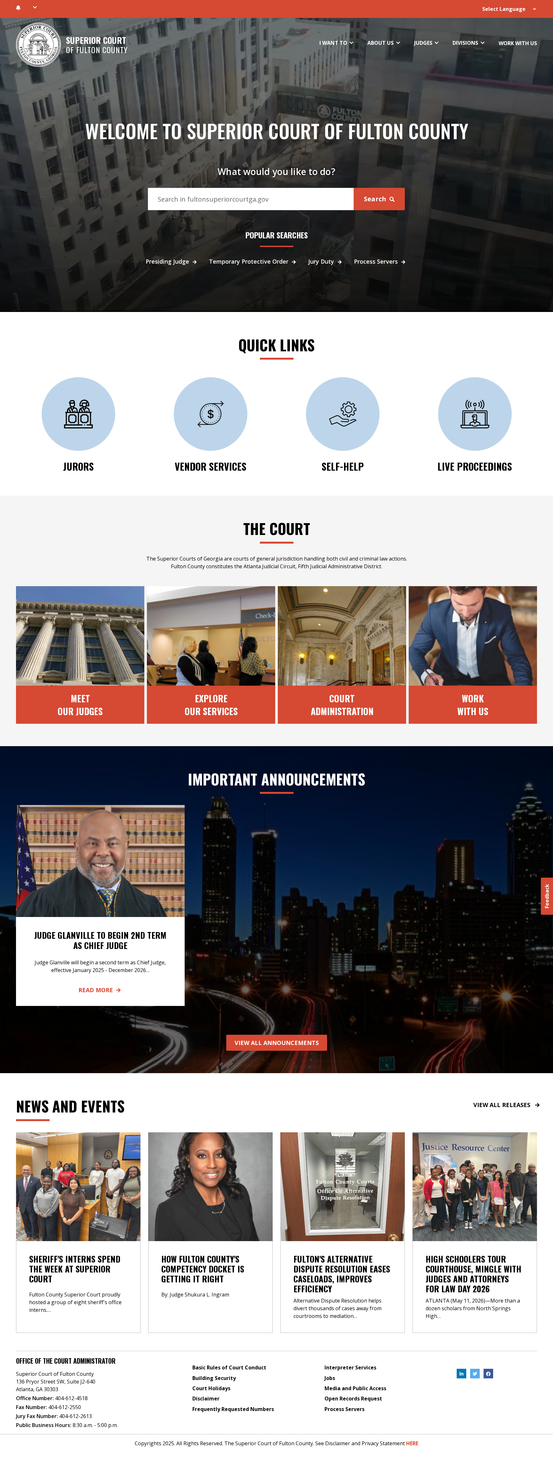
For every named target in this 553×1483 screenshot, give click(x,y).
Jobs (330, 1378)
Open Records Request (353, 1398)
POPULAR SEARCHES (276, 235)
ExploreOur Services (211, 704)
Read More (95, 990)
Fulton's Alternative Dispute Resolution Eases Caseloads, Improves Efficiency (341, 1274)
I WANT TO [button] (334, 42)
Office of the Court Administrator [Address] (66, 1360)
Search (376, 199)
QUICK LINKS (276, 344)
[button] (34, 7)
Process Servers (376, 261)
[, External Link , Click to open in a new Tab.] (461, 1373)
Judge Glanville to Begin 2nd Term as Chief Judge (100, 940)
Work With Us (472, 704)
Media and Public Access (355, 1388)
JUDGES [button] (424, 42)
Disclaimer (206, 1398)
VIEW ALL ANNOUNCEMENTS (277, 1043)
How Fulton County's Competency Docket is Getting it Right (202, 1269)
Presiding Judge (167, 261)
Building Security (214, 1378)
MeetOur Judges (80, 704)
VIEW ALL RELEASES (501, 1105)
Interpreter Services (350, 1367)
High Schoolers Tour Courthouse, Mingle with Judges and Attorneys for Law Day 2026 (473, 1274)
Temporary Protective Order (248, 261)
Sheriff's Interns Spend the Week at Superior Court (74, 1269)
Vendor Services (210, 466)
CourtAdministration (342, 704)
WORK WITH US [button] (518, 43)
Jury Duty (321, 261)
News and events (70, 1106)
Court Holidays (211, 1388)
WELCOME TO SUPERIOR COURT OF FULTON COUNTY (276, 130)
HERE (412, 1443)
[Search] (251, 199)
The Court (276, 528)
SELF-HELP (343, 466)
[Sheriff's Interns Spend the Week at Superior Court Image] (78, 1186)
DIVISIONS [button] (466, 42)
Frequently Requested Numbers (233, 1409)
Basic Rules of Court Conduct (229, 1367)
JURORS (78, 466)
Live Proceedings (474, 466)
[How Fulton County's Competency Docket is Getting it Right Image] (210, 1186)
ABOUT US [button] (381, 42)
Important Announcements (276, 779)
